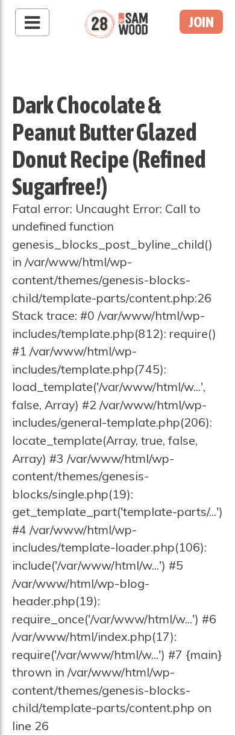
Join (201, 21)
